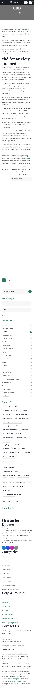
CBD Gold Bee (17, 335)
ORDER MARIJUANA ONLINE (11, 471)
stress (5, 483)
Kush (4, 456)
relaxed (26, 475)
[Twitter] (4, 548)
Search (30, 291)
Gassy (23, 448)
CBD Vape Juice (21, 437)
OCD (28, 158)
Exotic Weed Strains (8, 586)
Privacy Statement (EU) (9, 619)
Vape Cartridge (17, 393)
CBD (3, 581)
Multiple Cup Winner (9, 460)
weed (4, 486)
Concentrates (10, 581)
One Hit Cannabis (8, 467)
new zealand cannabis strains (12, 464)
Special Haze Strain (23, 479)
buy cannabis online (21, 414)
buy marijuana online (21, 418)
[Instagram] (12, 548)
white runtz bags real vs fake (12, 494)
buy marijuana (7, 418)
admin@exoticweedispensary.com (13, 646)
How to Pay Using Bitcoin (10, 623)
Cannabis (19, 433)
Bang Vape (17, 389)
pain (19, 475)
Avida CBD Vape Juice (12, 188)
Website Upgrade (7, 614)
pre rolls (17, 362)
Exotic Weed (17, 359)
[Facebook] (8, 548)
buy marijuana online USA (11, 429)
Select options (18, 194)
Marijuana (12, 456)
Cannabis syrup (16, 328)
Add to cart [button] (18, 208)
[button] (26, 2)
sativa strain (17, 376)
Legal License (6, 610)
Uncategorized (17, 382)
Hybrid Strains (17, 369)
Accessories (17, 325)
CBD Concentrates (17, 342)
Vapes (17, 386)
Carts (8, 573)
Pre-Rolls (5, 561)
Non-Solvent (17, 345)
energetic (6, 448)
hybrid (12, 452)
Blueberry (24, 410)
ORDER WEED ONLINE (9, 475)
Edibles (17, 352)
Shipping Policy (7, 606)
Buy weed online (8, 433)
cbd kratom (10, 219)
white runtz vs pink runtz (10, 502)
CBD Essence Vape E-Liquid (13, 204)
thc (29, 483)
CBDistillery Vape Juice (12, 235)
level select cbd (12, 266)
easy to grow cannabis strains (12, 445)
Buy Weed (25, 429)
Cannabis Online (8, 437)
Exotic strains (17, 355)
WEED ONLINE (7, 490)
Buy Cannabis (7, 414)
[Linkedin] (16, 548)
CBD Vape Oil (17, 338)
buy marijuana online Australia (12, 422)
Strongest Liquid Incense (16, 379)
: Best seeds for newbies (10, 407)
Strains (17, 366)
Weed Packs (6, 569)
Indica (19, 452)
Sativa (5, 479)
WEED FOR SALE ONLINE (16, 486)
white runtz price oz (9, 498)
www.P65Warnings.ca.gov (10, 679)
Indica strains (17, 372)
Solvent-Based (17, 349)
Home (14, 13)
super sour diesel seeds (17, 483)
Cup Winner (6, 441)
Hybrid (4, 590)
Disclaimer (5, 602)
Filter (3, 315)
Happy (5, 452)
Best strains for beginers (10, 410)
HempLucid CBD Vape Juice (12, 251)
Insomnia (27, 452)
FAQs (3, 598)
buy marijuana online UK (10, 426)
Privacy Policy (21, 681)
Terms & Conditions (8, 681)
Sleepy (12, 479)
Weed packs (17, 396)
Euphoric (14, 448)
